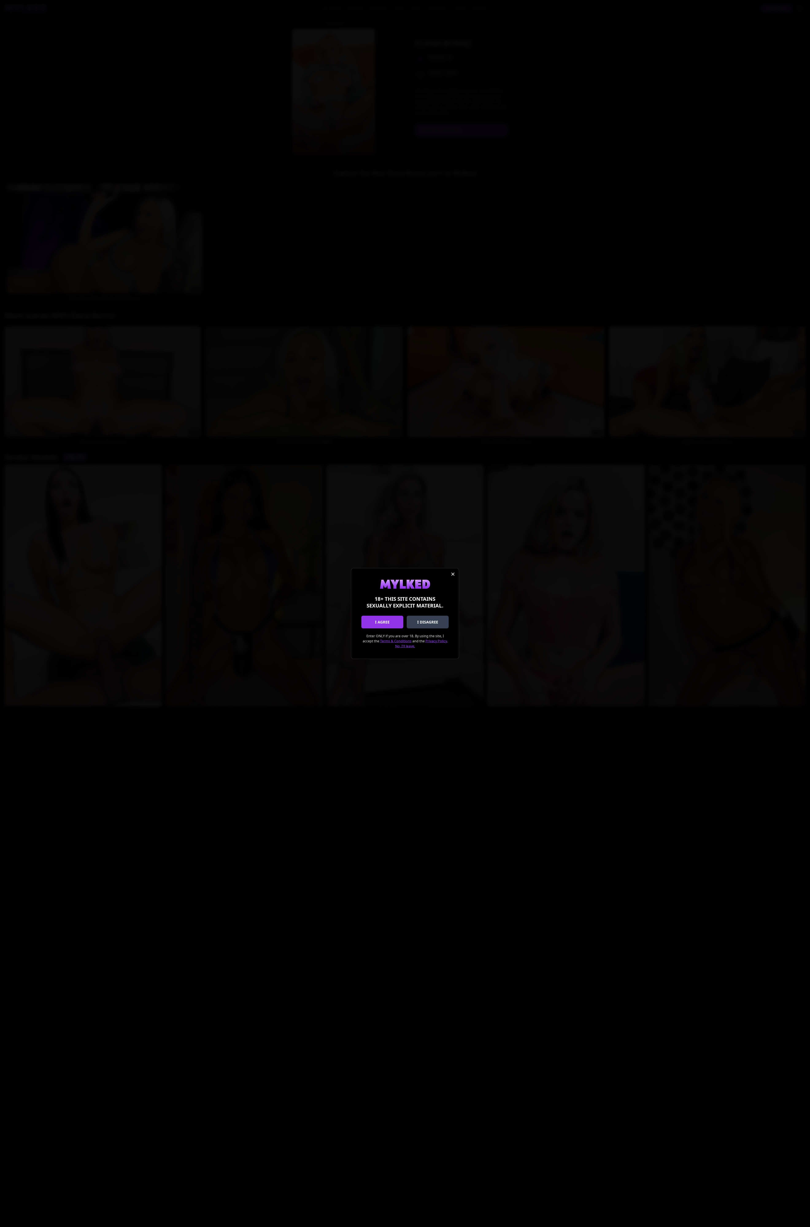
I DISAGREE (427, 622)
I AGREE (382, 622)
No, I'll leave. (405, 646)
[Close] (452, 574)
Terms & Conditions (396, 641)
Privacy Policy (436, 641)
